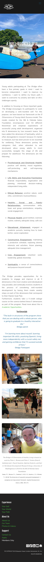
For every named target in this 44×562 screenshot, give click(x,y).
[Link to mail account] (40, 545)
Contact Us (6, 535)
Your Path (6, 512)
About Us (6, 520)
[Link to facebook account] (30, 545)
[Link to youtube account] (37, 545)
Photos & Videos (9, 526)
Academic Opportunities (11, 307)
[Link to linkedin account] (34, 545)
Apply (4, 537)
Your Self (5, 506)
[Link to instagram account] (27, 545)
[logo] (9, 7)
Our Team (6, 523)
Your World (6, 509)
